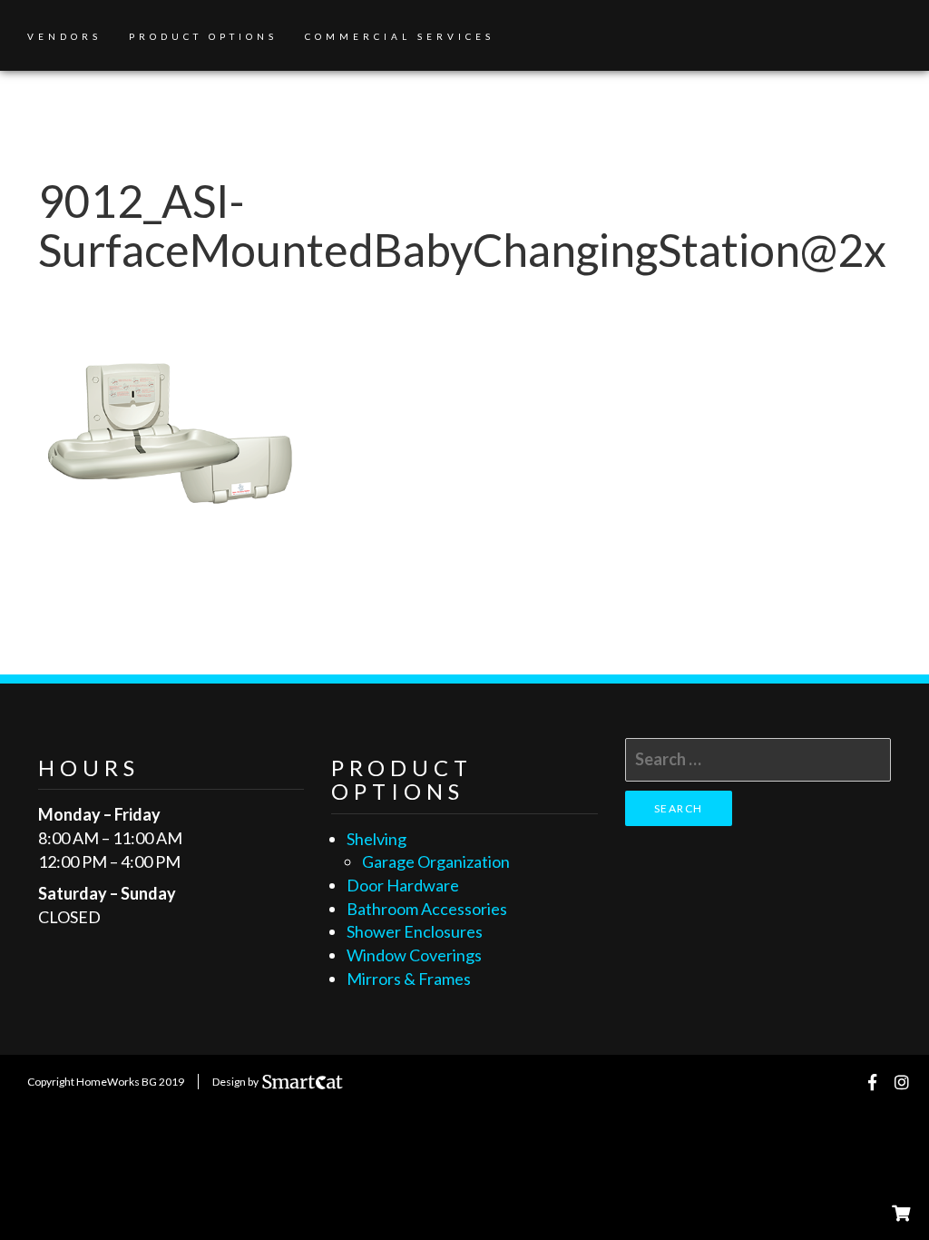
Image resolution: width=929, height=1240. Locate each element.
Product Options (203, 36)
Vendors (64, 36)
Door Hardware (403, 885)
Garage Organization (436, 861)
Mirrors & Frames (409, 979)
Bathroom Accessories (427, 909)
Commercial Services (399, 36)
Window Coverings (414, 955)
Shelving (376, 839)
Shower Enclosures (415, 931)
